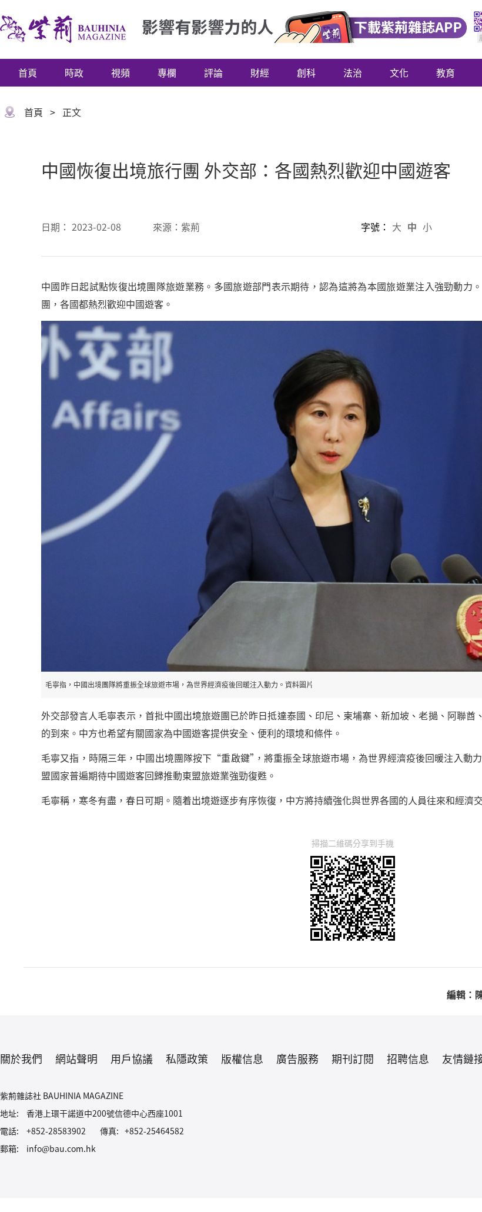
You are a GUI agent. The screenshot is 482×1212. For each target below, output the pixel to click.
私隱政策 (187, 1058)
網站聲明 (76, 1058)
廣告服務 (297, 1058)
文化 (399, 72)
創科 (306, 72)
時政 (74, 72)
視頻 (120, 72)
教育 (445, 72)
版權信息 (242, 1058)
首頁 (27, 72)
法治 (352, 72)
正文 (71, 112)
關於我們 (21, 1058)
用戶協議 (132, 1058)
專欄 (167, 72)
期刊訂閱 (353, 1058)
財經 (259, 72)
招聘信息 (408, 1058)
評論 (213, 72)
